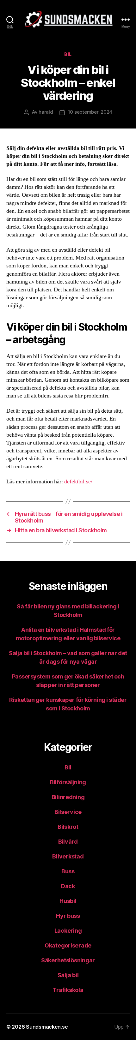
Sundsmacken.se (47, 1027)
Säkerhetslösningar (68, 960)
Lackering (68, 930)
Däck (68, 886)
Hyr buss (68, 915)
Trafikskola (68, 990)
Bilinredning (68, 797)
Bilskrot (68, 826)
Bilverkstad (67, 856)
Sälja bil (68, 975)
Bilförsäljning (68, 782)
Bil (68, 54)
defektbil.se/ (78, 481)
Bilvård (68, 841)
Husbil (67, 901)
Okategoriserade (68, 945)
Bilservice (68, 812)
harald (46, 112)
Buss (68, 871)
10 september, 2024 (90, 112)
